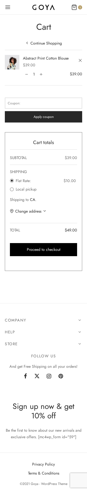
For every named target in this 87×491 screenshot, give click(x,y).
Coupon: (14, 103)
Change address (28, 211)
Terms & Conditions (43, 473)
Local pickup (26, 189)
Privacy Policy (43, 464)
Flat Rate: (23, 181)
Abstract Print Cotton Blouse (46, 58)
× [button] (81, 60)
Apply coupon (44, 116)
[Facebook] (25, 376)
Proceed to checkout (43, 249)
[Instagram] (49, 376)
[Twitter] (37, 376)
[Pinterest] (60, 376)
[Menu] (8, 7)
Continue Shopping (46, 43)
